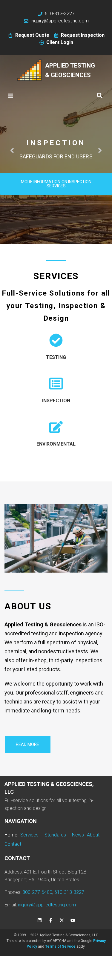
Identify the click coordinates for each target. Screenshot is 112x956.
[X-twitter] (61, 920)
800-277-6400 (37, 892)
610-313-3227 (69, 892)
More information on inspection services (56, 183)
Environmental (56, 444)
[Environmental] (56, 427)
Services (55, 276)
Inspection (56, 400)
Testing (56, 357)
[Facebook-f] (50, 920)
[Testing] (56, 340)
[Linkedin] (39, 920)
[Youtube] (72, 920)
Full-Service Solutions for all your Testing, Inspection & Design (56, 305)
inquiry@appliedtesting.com (47, 905)
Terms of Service (60, 946)
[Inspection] (56, 383)
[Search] (99, 96)
